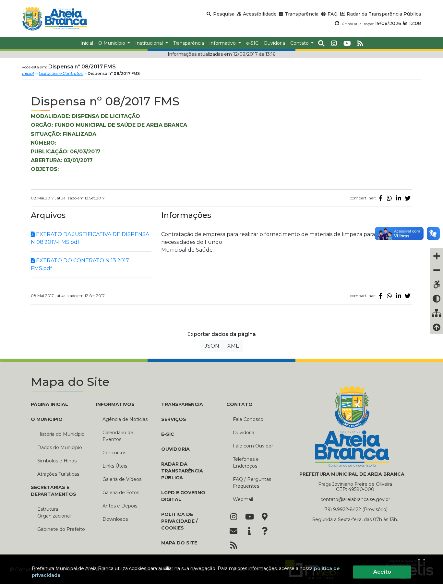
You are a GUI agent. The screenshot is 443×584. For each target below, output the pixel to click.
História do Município (61, 434)
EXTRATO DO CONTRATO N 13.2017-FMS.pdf (81, 264)
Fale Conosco (248, 419)
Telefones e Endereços (246, 462)
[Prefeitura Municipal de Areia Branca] (54, 18)
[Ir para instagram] (334, 43)
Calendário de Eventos (117, 436)
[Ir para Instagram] (233, 517)
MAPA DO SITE (179, 543)
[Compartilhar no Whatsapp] (389, 198)
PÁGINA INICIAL (49, 404)
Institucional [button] (149, 43)
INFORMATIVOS (115, 404)
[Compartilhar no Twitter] (407, 198)
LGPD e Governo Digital (183, 496)
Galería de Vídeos (121, 479)
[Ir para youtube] (347, 43)
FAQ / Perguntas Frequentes (252, 482)
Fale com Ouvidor (253, 446)
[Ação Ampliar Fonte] (436, 256)
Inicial (28, 73)
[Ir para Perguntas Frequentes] (265, 531)
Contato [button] (300, 43)
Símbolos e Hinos (57, 461)
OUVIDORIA (175, 449)
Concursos (114, 453)
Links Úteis (114, 466)
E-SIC (167, 434)
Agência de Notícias (125, 419)
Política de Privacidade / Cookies (179, 521)
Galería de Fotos (120, 492)
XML (233, 346)
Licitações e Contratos (61, 73)
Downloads (115, 519)
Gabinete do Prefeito (61, 529)
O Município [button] (112, 43)
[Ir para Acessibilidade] (436, 284)
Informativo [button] (223, 43)
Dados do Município (59, 447)
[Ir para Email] (233, 531)
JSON (212, 346)
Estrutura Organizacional (54, 512)
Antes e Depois (119, 506)
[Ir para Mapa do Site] (265, 517)
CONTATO (239, 404)
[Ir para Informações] (249, 531)
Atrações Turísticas (58, 474)
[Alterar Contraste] (436, 299)
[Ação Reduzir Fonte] (436, 270)
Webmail (243, 499)
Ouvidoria (243, 432)
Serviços (173, 419)
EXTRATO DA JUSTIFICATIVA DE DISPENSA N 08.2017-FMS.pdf (90, 238)
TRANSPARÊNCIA (182, 404)
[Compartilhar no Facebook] (380, 198)
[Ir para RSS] (233, 545)
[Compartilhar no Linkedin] (398, 198)
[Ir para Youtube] (249, 517)
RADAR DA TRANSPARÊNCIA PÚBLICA (182, 471)
